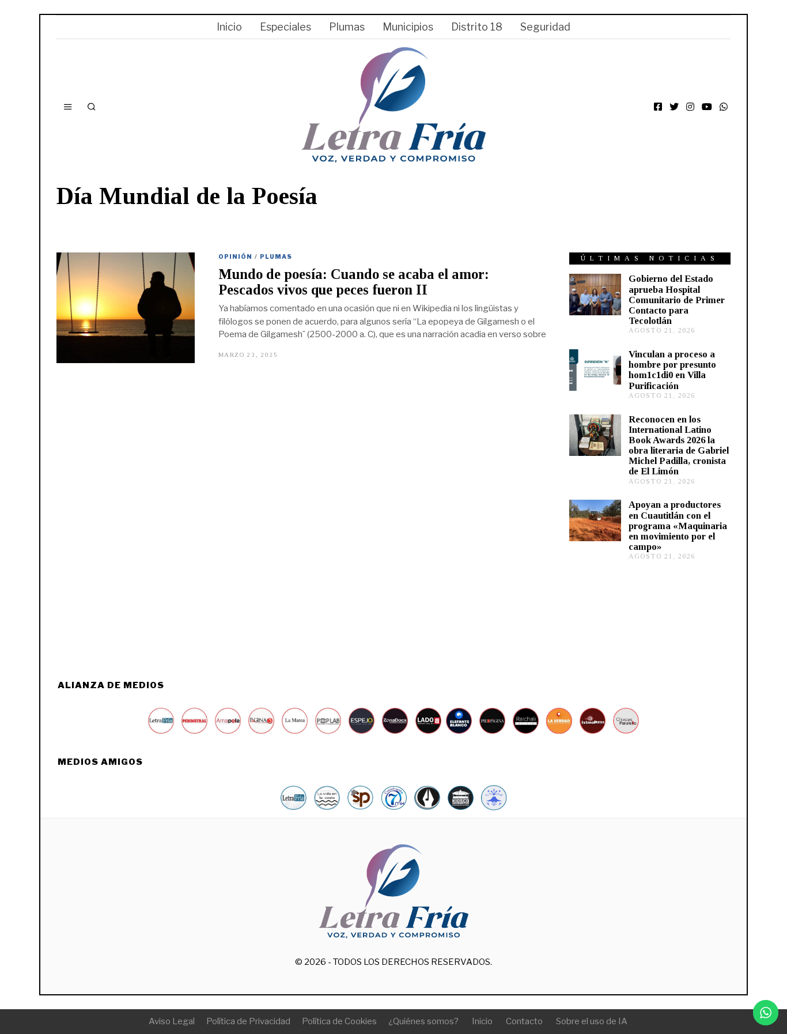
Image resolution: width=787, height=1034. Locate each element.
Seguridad (545, 27)
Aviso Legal (172, 1021)
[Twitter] (674, 107)
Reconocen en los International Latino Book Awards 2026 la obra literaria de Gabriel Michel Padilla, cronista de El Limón (679, 445)
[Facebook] (658, 107)
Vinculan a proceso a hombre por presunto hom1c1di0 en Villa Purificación (672, 370)
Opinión (235, 256)
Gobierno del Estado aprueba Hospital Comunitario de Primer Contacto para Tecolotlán (677, 299)
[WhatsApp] (724, 107)
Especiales (285, 27)
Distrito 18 (476, 27)
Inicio (229, 27)
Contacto (524, 1021)
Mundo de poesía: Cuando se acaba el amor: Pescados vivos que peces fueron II (353, 281)
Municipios (408, 27)
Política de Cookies (339, 1021)
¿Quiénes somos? (423, 1021)
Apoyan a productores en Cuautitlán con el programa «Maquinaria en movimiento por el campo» (678, 525)
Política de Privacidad (248, 1021)
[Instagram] (690, 107)
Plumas (347, 27)
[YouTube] (707, 107)
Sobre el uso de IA (591, 1021)
